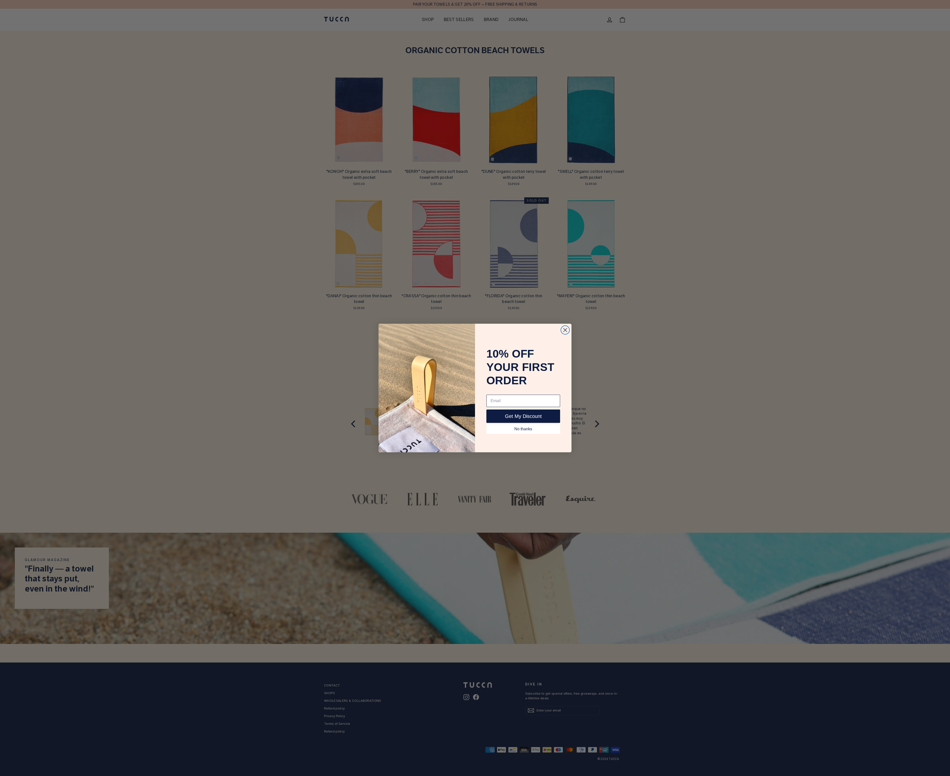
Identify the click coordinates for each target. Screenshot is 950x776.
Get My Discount (523, 416)
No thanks (523, 429)
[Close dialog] (565, 330)
